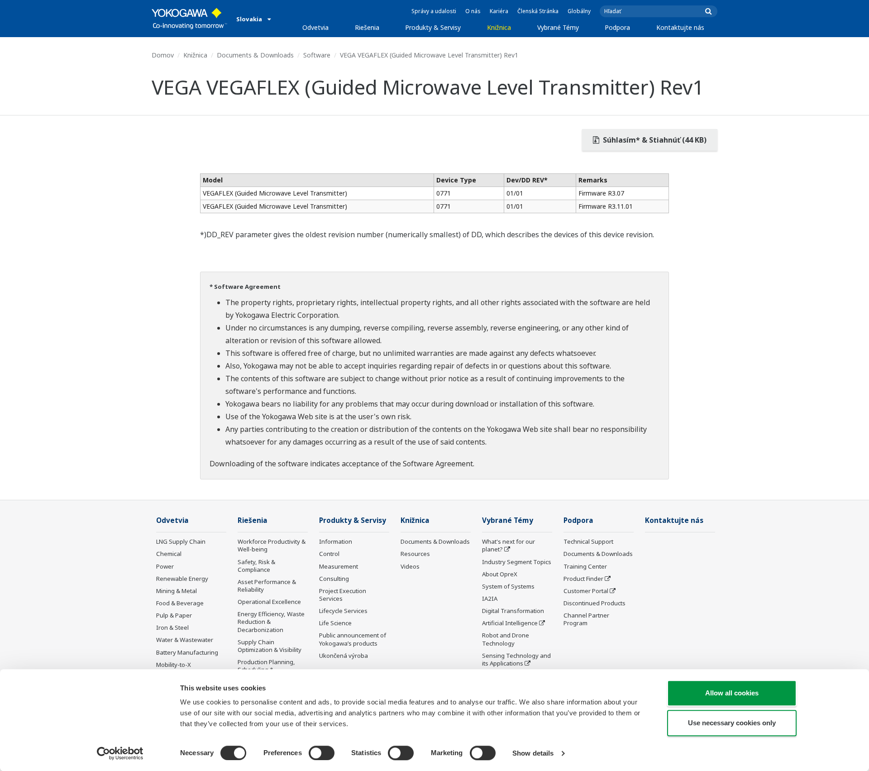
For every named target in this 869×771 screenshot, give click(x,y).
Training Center (585, 566)
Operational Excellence (269, 602)
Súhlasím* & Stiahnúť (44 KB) (654, 140)
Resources (415, 554)
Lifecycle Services (343, 611)
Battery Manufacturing (187, 652)
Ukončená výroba (343, 655)
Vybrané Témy (558, 27)
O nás (473, 11)
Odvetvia (315, 27)
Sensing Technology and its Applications (516, 659)
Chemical (168, 554)
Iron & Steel (172, 627)
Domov (163, 55)
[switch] (321, 753)
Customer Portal (585, 591)
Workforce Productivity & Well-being (272, 545)
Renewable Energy (182, 579)
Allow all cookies (732, 693)
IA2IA (489, 598)
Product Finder (583, 579)
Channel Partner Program (586, 619)
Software (316, 55)
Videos (410, 566)
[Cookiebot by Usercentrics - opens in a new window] (120, 753)
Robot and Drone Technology (505, 639)
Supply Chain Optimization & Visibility (269, 646)
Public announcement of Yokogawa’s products (352, 639)
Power (165, 566)
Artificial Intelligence (510, 623)
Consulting (334, 579)
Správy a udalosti (433, 11)
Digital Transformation (513, 611)
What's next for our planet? (508, 545)
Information (335, 541)
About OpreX (499, 574)
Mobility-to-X (173, 665)
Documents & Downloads (255, 55)
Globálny (579, 11)
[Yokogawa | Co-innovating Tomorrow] (189, 18)
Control (329, 554)
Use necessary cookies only (732, 723)
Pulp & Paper (174, 615)
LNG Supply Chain (180, 541)
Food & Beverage (180, 603)
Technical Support (588, 541)
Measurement (338, 566)
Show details (533, 753)
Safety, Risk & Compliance (256, 566)
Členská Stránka (538, 11)
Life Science (335, 623)
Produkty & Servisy (433, 27)
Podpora (617, 27)
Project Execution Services (342, 595)
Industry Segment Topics (516, 562)
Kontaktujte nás (680, 27)
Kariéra (499, 11)
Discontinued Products (594, 603)
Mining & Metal (176, 591)
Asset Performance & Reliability (267, 586)
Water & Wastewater (184, 640)
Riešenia (367, 27)
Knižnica (499, 27)
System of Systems (508, 586)
